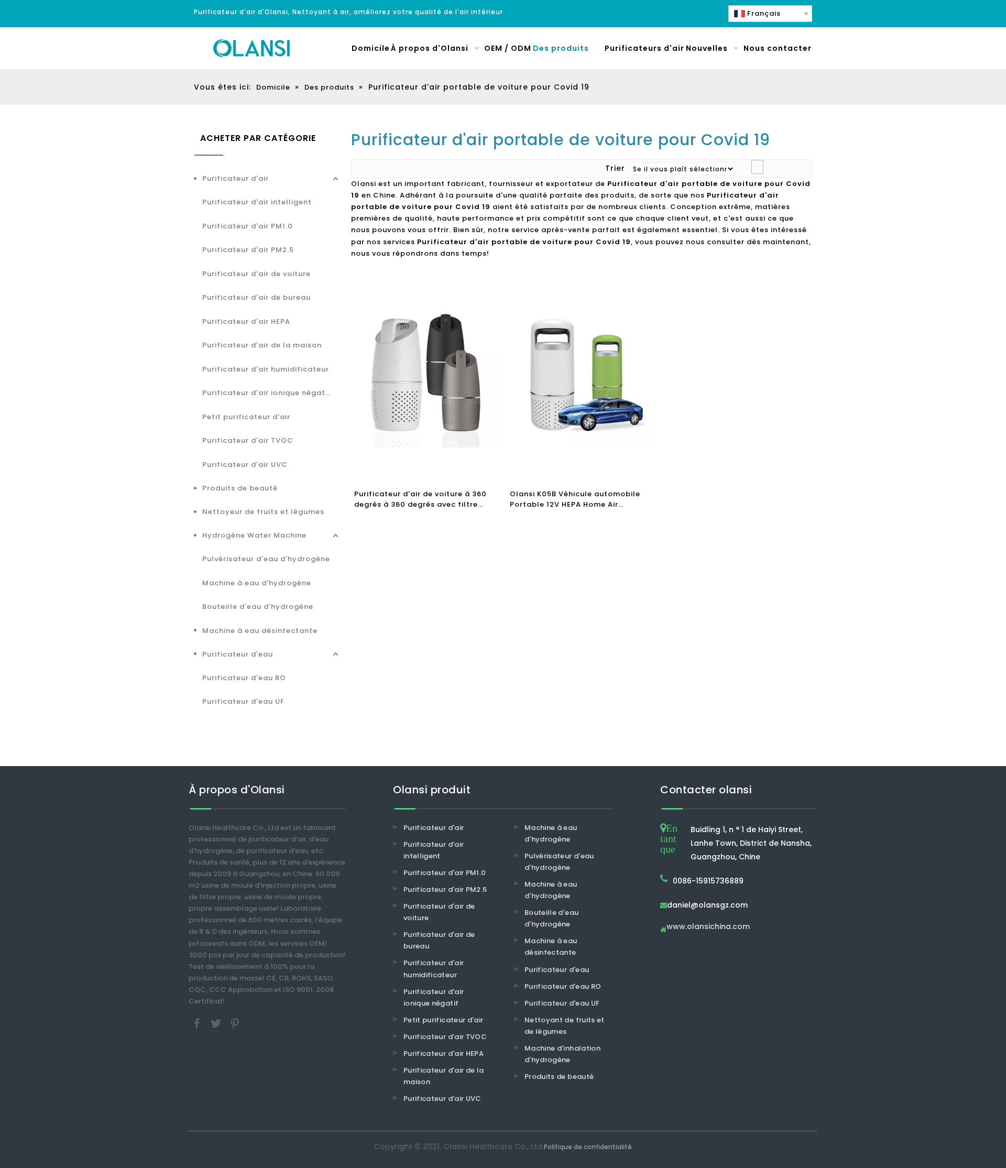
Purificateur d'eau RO (244, 678)
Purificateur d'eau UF (243, 701)
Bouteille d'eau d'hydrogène (257, 607)
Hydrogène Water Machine (254, 535)
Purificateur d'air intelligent (257, 202)
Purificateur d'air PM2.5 (248, 250)
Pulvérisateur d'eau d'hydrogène (266, 559)
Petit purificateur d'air (246, 417)
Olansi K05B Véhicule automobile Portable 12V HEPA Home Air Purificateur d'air (575, 499)
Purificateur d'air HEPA (246, 321)
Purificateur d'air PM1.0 (247, 226)
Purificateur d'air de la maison (262, 345)
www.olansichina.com (708, 927)
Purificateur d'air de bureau (256, 297)
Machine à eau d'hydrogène (256, 583)
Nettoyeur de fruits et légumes (263, 512)
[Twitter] (216, 1023)
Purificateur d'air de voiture (256, 274)
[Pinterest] (234, 1023)
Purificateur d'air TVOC (247, 440)
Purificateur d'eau (237, 654)
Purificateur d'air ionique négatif (266, 393)
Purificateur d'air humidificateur (265, 369)
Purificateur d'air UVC (245, 465)
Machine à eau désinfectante (260, 631)
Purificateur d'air (235, 178)
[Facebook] (198, 1023)
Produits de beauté (240, 488)
